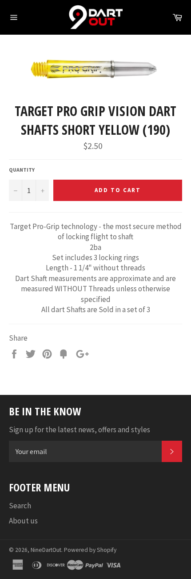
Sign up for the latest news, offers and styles (79, 429)
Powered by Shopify (90, 550)
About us (23, 521)
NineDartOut (46, 550)
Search (20, 506)
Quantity (22, 169)
